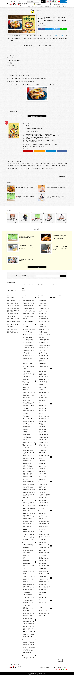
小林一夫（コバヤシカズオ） (44, 395)
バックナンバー (37, 267)
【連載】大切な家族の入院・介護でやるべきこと (14, 332)
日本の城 (24, 549)
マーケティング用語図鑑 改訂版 (29, 306)
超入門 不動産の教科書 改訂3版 (29, 513)
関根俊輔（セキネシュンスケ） (44, 423)
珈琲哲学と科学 (26, 389)
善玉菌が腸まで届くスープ (27, 460)
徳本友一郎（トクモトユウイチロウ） (45, 469)
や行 (23, 620)
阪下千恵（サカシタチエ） (43, 450)
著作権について (54, 667)
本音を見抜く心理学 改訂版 (28, 574)
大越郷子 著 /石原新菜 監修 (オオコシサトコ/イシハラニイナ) (45, 332)
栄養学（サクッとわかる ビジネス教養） (29, 344)
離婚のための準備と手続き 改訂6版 (29, 644)
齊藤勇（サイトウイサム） (43, 413)
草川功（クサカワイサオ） (43, 394)
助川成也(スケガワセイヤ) (43, 439)
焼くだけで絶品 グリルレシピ (28, 410)
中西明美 (40, 482)
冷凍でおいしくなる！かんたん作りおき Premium (29, 642)
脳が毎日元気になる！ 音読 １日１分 (29, 550)
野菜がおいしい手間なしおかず (28, 623)
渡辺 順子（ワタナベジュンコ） (44, 610)
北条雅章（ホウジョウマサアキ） (44, 536)
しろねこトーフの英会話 (27, 466)
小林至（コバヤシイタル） (43, 381)
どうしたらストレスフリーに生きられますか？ (29, 524)
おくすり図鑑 (25, 365)
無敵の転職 (25, 318)
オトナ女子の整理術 (26, 371)
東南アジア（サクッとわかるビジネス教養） (29, 529)
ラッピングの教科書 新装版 (28, 650)
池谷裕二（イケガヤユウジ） (44, 347)
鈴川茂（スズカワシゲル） (43, 452)
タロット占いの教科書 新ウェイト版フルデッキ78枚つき (29, 507)
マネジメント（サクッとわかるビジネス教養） (29, 303)
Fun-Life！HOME (31, 6)
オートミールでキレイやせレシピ (29, 528)
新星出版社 (20, 4)
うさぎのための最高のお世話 (28, 339)
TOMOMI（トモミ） (42, 479)
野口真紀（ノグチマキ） (43, 499)
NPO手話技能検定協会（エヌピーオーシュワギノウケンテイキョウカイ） (45, 318)
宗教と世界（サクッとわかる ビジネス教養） (29, 478)
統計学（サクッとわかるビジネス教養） (29, 520)
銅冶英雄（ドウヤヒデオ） (43, 463)
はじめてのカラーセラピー (27, 615)
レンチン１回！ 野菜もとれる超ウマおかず (29, 647)
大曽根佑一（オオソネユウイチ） (44, 323)
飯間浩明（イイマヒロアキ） (44, 342)
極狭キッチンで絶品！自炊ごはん (29, 390)
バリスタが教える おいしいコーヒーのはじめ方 (29, 603)
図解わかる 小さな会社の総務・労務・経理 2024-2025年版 (29, 484)
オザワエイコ (41, 324)
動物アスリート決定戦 (27, 526)
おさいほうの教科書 (26, 352)
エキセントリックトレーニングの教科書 (29, 374)
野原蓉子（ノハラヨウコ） (43, 503)
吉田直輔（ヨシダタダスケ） (44, 582)
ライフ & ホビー (37, 6)
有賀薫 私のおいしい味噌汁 (28, 327)
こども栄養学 (25, 384)
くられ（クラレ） (42, 369)
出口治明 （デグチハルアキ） (44, 461)
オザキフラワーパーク (42, 310)
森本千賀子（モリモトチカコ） (44, 573)
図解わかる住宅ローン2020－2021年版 (29, 486)
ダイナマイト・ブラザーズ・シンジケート (45, 465)
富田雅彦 (40, 458)
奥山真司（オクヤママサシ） (44, 365)
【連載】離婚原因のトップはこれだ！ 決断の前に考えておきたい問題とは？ (14, 303)
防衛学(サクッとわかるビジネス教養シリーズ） (29, 579)
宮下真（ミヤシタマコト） (43, 555)
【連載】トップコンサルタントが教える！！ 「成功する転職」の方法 (14, 318)
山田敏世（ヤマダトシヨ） (43, 595)
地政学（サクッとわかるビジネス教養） (29, 536)
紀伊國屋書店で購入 (62, 151)
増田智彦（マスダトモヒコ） (44, 557)
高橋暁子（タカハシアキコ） (44, 471)
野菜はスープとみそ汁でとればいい (29, 634)
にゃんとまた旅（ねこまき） (44, 508)
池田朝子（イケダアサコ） (43, 363)
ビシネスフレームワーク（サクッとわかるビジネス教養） (29, 581)
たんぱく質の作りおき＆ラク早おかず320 (29, 531)
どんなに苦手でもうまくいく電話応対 (29, 511)
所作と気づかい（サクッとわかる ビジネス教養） (29, 452)
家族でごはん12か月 (26, 429)
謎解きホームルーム (26, 552)
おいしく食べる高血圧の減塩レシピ (29, 342)
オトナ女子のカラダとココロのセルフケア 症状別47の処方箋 (29, 366)
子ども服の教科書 (26, 419)
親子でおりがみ (26, 379)
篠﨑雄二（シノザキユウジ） (44, 444)
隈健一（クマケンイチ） (43, 382)
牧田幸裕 (40, 553)
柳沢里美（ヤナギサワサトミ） (44, 587)
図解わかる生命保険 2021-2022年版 (29, 481)
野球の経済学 (25, 624)
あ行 (23, 324)
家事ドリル (25, 439)
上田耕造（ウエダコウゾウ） (44, 326)
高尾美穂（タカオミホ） (43, 468)
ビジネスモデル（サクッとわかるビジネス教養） (29, 587)
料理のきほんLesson (26, 654)
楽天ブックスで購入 (28, 151)
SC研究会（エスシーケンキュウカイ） (45, 334)
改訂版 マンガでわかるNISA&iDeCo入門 (29, 316)
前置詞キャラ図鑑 (26, 495)
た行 (23, 500)
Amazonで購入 (39, 151)
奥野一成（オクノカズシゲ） (44, 298)
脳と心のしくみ (26, 555)
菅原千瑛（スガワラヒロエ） (44, 415)
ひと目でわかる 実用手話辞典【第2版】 (29, 595)
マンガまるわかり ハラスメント (29, 613)
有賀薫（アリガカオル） (43, 305)
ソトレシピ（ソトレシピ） (43, 419)
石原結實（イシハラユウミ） (44, 366)
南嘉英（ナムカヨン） (42, 487)
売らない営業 (25, 326)
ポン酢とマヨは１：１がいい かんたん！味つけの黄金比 (29, 600)
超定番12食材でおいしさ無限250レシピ (29, 508)
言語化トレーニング (26, 387)
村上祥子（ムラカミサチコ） (44, 549)
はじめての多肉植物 (26, 586)
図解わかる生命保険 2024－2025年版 (29, 461)
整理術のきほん (26, 479)
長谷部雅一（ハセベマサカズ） (44, 534)
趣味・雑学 (41, 23)
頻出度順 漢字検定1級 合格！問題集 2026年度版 (29, 584)
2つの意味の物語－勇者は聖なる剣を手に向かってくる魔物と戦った (29, 582)
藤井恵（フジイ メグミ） (43, 524)
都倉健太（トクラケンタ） (43, 478)
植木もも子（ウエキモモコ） (44, 331)
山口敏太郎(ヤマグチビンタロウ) (44, 591)
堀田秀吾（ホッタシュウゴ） (44, 528)
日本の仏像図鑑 (26, 547)
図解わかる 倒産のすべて (27, 518)
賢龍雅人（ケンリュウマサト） (44, 376)
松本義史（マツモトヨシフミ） (44, 547)
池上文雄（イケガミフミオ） (44, 355)
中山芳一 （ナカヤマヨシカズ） (44, 484)
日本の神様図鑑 (26, 560)
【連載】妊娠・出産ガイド (11, 331)
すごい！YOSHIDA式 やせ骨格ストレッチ (29, 458)
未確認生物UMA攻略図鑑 (27, 633)
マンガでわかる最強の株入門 (28, 321)
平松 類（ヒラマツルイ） (43, 516)
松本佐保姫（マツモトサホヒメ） (44, 571)
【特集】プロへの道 (10, 319)
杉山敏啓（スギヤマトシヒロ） (44, 434)
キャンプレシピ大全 (43, 25)
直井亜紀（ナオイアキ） (43, 495)
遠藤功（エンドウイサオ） (43, 327)
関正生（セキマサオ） (42, 447)
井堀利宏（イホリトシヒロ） (44, 313)
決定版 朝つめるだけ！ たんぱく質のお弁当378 (29, 510)
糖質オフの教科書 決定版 (27, 523)
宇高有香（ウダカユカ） (43, 300)
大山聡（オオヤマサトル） (43, 302)
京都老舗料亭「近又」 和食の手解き (29, 405)
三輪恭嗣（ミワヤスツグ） (43, 566)
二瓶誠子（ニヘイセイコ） (43, 507)
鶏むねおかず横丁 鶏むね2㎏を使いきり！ (29, 503)
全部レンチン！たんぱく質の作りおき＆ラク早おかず (29, 468)
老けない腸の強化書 (26, 592)
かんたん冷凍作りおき (27, 416)
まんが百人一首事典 (26, 605)
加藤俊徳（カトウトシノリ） (44, 389)
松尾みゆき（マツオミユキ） (44, 561)
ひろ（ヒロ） (41, 515)
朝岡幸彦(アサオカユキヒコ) (44, 329)
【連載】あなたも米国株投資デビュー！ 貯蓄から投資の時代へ (14, 305)
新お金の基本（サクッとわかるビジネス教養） (29, 450)
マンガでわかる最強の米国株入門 (29, 311)
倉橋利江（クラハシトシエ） (44, 400)
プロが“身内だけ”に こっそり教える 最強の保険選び (29, 494)
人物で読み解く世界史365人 (28, 465)
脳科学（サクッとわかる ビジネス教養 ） (29, 545)
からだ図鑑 (25, 432)
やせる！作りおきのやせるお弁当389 (29, 537)
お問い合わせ (65, 667)
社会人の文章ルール (26, 497)
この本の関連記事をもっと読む (37, 116)
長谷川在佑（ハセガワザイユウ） (44, 523)
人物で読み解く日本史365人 (28, 473)
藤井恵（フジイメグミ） (43, 541)
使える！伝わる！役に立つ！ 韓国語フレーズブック (29, 394)
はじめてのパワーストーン (27, 618)
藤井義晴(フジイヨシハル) (43, 526)
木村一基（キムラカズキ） (43, 397)
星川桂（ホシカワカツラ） (43, 537)
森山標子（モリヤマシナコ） (44, 568)
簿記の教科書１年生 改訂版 (28, 608)
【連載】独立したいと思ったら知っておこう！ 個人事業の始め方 (14, 308)
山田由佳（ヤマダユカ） (43, 592)
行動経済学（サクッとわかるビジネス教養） (29, 421)
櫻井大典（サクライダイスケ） (44, 432)
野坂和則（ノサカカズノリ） (44, 505)
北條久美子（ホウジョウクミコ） (44, 521)
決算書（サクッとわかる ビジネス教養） (29, 392)
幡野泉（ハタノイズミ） (43, 518)
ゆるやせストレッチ (26, 637)
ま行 (23, 297)
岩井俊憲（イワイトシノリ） (44, 315)
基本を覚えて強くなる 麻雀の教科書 (29, 302)
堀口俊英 (40, 531)
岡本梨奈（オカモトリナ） (43, 360)
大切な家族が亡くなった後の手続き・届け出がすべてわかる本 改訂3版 (29, 516)
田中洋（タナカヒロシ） (43, 466)
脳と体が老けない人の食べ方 (28, 544)
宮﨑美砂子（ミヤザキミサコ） (44, 558)
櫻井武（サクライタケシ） (43, 408)
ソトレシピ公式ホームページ (12, 171)
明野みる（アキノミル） (43, 353)
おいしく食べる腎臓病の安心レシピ (29, 337)
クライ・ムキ (41, 384)
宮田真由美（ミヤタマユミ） (44, 570)
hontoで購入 (50, 151)
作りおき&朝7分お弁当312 (27, 515)
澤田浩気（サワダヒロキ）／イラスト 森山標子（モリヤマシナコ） (45, 411)
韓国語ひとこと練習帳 (27, 415)
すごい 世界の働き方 (26, 447)
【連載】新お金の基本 (10, 297)
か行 (23, 381)
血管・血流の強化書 (26, 397)
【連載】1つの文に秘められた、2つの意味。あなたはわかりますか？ (14, 300)
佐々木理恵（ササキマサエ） (44, 424)
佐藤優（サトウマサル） (43, 429)
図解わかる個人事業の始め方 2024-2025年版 (29, 476)
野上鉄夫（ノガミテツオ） (43, 490)
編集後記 (54, 297)
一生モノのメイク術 (26, 376)
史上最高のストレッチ (27, 463)
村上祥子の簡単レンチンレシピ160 (29, 298)
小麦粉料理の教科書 (26, 426)
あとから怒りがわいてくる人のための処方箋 (29, 353)
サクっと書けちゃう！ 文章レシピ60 (29, 487)
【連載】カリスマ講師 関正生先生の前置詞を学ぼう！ (14, 324)
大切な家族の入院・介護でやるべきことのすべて (29, 541)
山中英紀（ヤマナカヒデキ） (44, 579)
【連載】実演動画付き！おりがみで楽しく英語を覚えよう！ (14, 311)
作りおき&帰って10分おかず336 (28, 539)
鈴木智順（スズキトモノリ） (44, 442)
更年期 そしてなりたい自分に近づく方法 (29, 395)
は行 (23, 561)
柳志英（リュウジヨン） (43, 602)
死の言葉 (24, 457)
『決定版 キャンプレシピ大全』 (59, 35)
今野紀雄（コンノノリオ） (43, 386)
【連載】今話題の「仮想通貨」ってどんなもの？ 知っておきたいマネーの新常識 (14, 310)
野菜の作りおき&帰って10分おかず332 (29, 628)
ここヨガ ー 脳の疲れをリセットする (29, 424)
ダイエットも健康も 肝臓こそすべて (29, 407)
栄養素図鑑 (25, 377)
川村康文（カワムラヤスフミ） (44, 392)
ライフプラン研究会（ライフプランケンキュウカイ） (45, 603)
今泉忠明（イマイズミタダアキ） (44, 344)
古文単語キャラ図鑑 (26, 434)
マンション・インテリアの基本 (28, 310)
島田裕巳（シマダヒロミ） (43, 431)
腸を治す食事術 (26, 532)
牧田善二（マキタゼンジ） (43, 563)
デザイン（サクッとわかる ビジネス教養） (29, 505)
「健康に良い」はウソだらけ (28, 436)
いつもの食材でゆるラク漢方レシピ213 (29, 355)
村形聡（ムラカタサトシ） (43, 550)
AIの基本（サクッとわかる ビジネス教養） (29, 334)
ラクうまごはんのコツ (27, 645)
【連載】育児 (9, 315)
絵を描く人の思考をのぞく (27, 336)
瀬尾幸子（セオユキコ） (43, 428)
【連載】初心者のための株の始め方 (13, 327)
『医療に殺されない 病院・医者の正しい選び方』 (29, 347)
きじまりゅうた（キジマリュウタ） (45, 373)
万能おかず (25, 573)
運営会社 (59, 667)
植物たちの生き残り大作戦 (27, 474)
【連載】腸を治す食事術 (11, 316)
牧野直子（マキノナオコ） (43, 574)
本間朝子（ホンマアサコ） (43, 542)
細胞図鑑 (24, 499)
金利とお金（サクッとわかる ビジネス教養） (29, 386)
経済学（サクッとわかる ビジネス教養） (29, 442)
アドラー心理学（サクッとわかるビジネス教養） (29, 350)
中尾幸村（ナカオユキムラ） (44, 502)
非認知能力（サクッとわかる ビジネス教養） (29, 571)
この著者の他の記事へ (62, 176)
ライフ (8, 287)
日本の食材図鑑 (26, 553)
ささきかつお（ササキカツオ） (44, 416)
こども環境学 (25, 413)
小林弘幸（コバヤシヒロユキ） (44, 379)
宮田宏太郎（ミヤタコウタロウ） (44, 552)
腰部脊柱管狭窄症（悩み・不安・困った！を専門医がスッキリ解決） (29, 621)
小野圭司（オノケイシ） (43, 303)
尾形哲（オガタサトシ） (43, 319)
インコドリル (25, 368)
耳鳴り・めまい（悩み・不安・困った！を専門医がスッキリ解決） (29, 300)
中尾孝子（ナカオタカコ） (43, 500)
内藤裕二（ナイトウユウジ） (44, 489)
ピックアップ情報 (64, 1)
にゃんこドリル (26, 558)
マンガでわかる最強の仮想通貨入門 (29, 308)
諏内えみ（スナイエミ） (43, 410)
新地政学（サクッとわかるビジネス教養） (29, 455)
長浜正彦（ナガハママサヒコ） (44, 486)
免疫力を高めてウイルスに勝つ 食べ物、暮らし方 (29, 319)
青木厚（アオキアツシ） (43, 311)
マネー (23, 288)
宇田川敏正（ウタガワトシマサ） (44, 339)
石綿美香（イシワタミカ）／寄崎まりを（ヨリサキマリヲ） (45, 308)
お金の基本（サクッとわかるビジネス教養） (29, 357)
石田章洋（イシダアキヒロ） (44, 348)
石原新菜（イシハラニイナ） (44, 358)
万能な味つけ (25, 568)
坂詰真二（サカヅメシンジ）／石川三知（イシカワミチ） (45, 437)
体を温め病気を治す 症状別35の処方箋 (29, 440)
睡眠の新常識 (25, 449)
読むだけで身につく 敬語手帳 (28, 636)
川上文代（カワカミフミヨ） (44, 398)
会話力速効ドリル (26, 431)
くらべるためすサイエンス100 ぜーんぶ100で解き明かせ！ (29, 398)
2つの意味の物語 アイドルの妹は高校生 (29, 578)
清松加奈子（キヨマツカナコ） (44, 390)
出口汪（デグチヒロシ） (43, 476)
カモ (39, 402)
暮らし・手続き (25, 291)
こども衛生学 (25, 411)
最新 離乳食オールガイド (27, 649)
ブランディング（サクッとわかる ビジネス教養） (29, 576)
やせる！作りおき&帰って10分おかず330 (29, 626)
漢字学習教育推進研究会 (43, 377)
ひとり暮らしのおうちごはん (28, 570)
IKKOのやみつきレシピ (27, 361)
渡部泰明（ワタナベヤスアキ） (44, 613)
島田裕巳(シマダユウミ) (43, 440)
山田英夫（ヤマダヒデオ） (43, 584)
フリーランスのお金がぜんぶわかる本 (29, 597)
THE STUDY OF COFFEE (27, 482)
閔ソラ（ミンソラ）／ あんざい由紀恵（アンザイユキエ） (45, 565)
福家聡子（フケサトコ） (43, 513)
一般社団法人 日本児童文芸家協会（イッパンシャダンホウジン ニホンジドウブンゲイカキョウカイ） (45, 494)
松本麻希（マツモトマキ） (43, 576)
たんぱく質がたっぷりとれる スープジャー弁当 (29, 521)
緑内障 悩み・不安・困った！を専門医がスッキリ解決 (29, 641)
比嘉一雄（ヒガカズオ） (43, 539)
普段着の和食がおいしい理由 (28, 602)
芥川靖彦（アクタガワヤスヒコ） (44, 345)
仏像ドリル (25, 607)
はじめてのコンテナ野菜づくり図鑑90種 (29, 589)
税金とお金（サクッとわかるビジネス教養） (29, 453)
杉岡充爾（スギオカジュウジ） (44, 418)
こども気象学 (25, 408)
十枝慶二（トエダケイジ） (43, 460)
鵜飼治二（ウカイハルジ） (43, 316)
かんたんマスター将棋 (27, 437)
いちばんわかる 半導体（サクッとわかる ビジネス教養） (29, 329)
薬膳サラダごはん (26, 629)
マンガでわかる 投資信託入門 (28, 534)
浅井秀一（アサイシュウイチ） (44, 337)
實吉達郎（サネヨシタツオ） (44, 436)
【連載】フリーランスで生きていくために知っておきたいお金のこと (14, 302)
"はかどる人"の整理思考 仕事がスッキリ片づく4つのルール (29, 591)
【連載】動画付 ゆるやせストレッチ (13, 323)
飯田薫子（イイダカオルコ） (44, 306)
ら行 (23, 639)
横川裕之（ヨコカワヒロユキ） (44, 581)
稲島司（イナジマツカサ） (43, 361)
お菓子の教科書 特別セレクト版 (29, 373)
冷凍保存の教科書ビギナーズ (28, 652)
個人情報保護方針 (47, 667)
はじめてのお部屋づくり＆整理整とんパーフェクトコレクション (29, 565)
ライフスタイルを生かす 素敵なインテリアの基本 (29, 492)
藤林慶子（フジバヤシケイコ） (44, 544)
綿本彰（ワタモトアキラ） (43, 615)
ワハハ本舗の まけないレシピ (28, 658)
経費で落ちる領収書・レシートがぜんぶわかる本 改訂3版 (29, 402)
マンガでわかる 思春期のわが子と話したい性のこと (29, 305)
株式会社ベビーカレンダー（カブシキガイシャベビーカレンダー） (45, 529)
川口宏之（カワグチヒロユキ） (44, 374)
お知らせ (54, 298)
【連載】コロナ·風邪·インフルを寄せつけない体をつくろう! (14, 321)
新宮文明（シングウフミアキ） (44, 455)
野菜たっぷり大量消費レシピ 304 (29, 631)
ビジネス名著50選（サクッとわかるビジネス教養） (29, 566)
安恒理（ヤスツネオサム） (43, 599)
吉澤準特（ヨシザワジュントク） (44, 586)
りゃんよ (40, 607)
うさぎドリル (25, 360)
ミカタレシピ (25, 323)
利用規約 (41, 667)
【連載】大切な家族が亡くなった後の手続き (14, 306)
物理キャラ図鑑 (26, 610)
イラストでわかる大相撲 (27, 332)
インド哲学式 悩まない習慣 (28, 340)
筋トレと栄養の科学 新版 (27, 418)
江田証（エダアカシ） (42, 350)
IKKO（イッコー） (42, 340)
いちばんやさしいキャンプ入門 (28, 363)
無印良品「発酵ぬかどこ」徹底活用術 (29, 313)
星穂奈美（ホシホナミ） (43, 520)
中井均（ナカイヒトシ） (43, 492)
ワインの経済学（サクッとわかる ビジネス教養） (29, 657)
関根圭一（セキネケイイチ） (44, 426)
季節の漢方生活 (26, 382)
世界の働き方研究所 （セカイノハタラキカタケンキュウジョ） (45, 407)
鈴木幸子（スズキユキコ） (43, 421)
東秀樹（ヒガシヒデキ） (43, 511)
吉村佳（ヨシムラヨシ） (43, 597)
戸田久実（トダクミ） (42, 473)
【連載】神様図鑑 (10, 326)
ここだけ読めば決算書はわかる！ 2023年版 (29, 403)
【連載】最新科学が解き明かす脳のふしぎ (14, 313)
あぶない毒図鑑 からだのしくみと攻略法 (29, 331)
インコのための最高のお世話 (28, 345)
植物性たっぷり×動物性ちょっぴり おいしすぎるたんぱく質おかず (29, 471)
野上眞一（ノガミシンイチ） (44, 497)
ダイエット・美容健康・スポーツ (12, 290)
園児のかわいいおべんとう (27, 358)
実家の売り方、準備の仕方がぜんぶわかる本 (29, 445)
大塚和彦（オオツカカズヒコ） (44, 352)
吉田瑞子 (40, 594)
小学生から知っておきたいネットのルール (29, 469)
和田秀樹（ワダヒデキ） (43, 612)
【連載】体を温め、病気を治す (12, 329)
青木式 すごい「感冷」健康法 (28, 348)
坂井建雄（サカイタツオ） (43, 405)
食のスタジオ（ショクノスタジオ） (45, 453)
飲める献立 (25, 557)
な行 (23, 542)
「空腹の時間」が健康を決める (28, 428)
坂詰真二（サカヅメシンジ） (44, 449)
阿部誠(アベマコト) (42, 336)
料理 (7, 288)
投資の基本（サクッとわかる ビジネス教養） (29, 502)
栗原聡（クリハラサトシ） (43, 371)
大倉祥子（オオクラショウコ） (44, 357)
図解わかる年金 (26, 490)
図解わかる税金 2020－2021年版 (29, 489)
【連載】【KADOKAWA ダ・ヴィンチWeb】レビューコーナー (14, 298)
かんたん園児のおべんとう (27, 423)
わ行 (23, 655)
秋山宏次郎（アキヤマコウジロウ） (45, 321)
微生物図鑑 (25, 612)
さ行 (23, 444)
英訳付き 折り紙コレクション (28, 369)
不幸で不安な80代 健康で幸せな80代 (29, 594)
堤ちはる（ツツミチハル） (43, 474)
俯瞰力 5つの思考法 (27, 563)
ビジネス (23, 290)
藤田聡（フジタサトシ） (43, 532)
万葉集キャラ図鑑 (26, 315)
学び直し (23, 287)
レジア (40, 605)
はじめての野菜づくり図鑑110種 (29, 616)
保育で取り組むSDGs (27, 599)
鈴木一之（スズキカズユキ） (44, 445)
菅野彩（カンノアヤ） (42, 387)
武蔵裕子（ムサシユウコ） (43, 560)
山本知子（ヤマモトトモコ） (44, 589)
